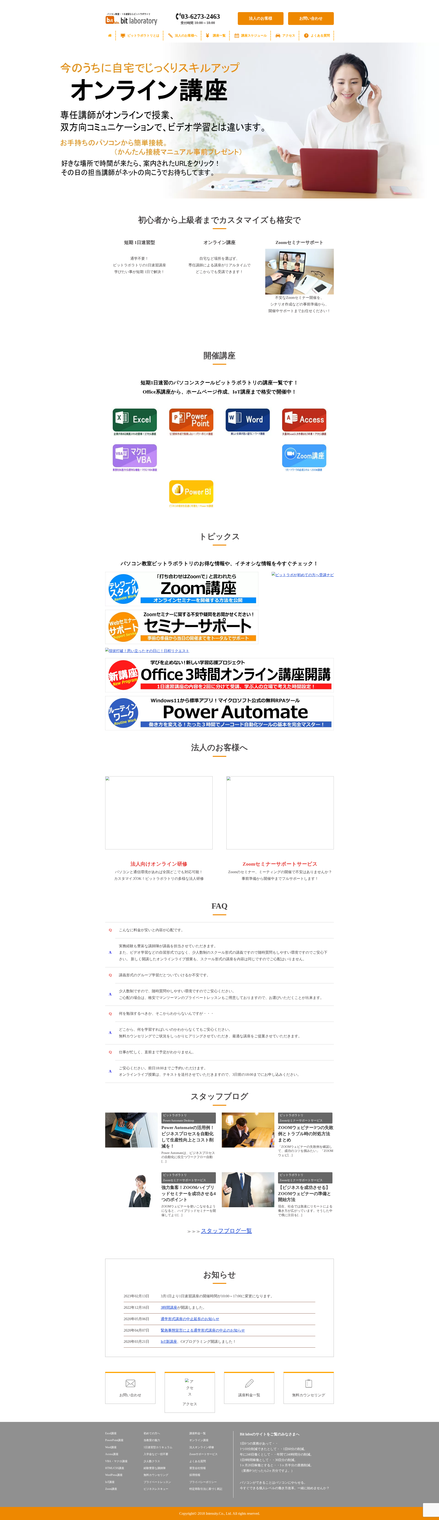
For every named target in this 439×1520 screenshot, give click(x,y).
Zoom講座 (111, 1489)
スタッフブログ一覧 (226, 1231)
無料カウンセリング (156, 1475)
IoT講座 (110, 1482)
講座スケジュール (254, 35)
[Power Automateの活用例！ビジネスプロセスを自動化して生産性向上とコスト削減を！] (131, 1144)
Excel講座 (111, 1433)
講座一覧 (219, 35)
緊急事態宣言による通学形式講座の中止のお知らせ (203, 1330)
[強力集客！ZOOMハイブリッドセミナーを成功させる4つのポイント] (131, 1204)
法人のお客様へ (186, 35)
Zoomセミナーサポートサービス (301, 1120)
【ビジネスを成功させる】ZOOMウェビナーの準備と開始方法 (304, 1193)
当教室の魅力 (152, 1440)
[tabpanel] (219, 120)
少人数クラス (152, 1461)
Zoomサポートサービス (203, 1454)
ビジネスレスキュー (156, 1489)
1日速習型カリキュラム (158, 1447)
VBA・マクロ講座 (116, 1461)
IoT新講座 (169, 1341)
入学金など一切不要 (156, 1454)
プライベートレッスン (157, 1482)
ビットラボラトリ (175, 1115)
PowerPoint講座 (114, 1440)
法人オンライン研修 (201, 1447)
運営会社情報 (197, 1468)
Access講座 (111, 1454)
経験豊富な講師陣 (155, 1468)
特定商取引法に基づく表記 (205, 1489)
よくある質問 (320, 35)
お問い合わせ (311, 18)
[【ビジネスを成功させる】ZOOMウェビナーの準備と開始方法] (248, 1206)
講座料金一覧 (197, 1433)
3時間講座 (169, 1307)
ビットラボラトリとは (143, 35)
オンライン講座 (199, 1440)
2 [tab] (219, 187)
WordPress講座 (114, 1475)
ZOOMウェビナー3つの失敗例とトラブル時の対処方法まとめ (305, 1133)
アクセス (288, 35)
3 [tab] (226, 187)
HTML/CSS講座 (114, 1468)
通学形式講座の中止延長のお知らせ (190, 1319)
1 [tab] (212, 187)
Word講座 (111, 1447)
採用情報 (194, 1475)
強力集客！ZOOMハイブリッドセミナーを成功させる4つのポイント (188, 1193)
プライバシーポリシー (203, 1482)
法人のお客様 (260, 18)
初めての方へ (152, 1433)
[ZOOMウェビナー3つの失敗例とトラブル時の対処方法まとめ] (248, 1144)
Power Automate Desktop (178, 1120)
